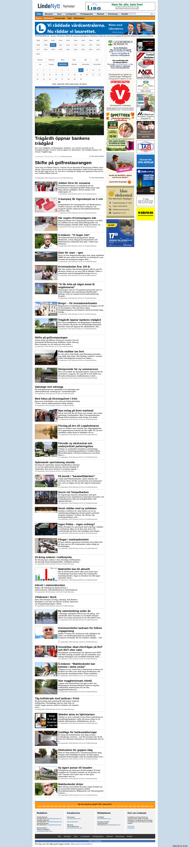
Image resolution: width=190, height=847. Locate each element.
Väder (69, 18)
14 (50, 75)
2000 (45, 40)
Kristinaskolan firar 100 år (74, 266)
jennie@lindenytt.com (53, 825)
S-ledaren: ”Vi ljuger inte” (74, 235)
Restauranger (60, 18)
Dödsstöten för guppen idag (75, 750)
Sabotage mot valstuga (49, 386)
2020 (60, 49)
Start (39, 14)
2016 (98, 45)
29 (75, 79)
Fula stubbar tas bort (71, 351)
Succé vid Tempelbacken (73, 492)
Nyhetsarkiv (48, 18)
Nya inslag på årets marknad (75, 410)
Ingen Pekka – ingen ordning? (76, 524)
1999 (38, 40)
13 (44, 75)
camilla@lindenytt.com (54, 821)
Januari (40, 60)
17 (68, 75)
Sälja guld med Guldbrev (82, 844)
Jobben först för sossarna (74, 183)
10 (93, 70)
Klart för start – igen (70, 252)
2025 (98, 49)
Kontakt (125, 14)
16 (62, 75)
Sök (151, 14)
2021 (68, 49)
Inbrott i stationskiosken (50, 585)
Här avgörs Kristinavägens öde (77, 218)
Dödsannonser (79, 18)
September (63, 64)
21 (93, 75)
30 (81, 79)
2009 (45, 45)
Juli (40, 64)
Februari (51, 60)
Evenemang (112, 14)
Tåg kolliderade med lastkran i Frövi (57, 698)
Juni (96, 60)
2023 (83, 49)
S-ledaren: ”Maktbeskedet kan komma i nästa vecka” (76, 665)
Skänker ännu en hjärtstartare (76, 714)
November (85, 64)
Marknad (100, 14)
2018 (45, 49)
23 (37, 79)
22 (99, 75)
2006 (90, 40)
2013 (75, 45)
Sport (59, 14)
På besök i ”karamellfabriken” (76, 476)
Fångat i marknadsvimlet (73, 539)
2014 (83, 45)
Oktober (74, 64)
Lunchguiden (71, 14)
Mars (62, 60)
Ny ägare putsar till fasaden (75, 767)
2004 (75, 40)
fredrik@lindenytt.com (54, 818)
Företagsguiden (86, 14)
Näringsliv (49, 14)
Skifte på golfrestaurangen (63, 162)
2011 (60, 45)
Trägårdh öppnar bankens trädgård (62, 141)
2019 (53, 49)
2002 (60, 40)
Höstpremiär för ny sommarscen (78, 369)
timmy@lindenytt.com (44, 831)
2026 (38, 54)
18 (75, 75)
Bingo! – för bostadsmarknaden (77, 303)
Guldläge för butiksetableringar (77, 732)
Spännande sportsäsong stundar (55, 462)
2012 (68, 45)
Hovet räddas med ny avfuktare (77, 508)
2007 (98, 40)
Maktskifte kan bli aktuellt (74, 569)
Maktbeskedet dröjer (70, 784)
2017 (38, 49)
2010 (53, 45)
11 (99, 70)
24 (44, 79)
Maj (85, 60)
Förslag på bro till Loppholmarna (78, 425)
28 (68, 79)
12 (37, 75)
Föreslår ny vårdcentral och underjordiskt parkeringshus (75, 445)
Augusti (51, 64)
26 (56, 79)
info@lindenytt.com (74, 818)
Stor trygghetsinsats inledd (75, 680)
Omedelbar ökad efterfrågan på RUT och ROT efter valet (80, 648)
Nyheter (39, 18)
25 (50, 79)
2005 (83, 40)
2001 (53, 40)
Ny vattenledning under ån (74, 611)
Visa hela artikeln (97, 156)
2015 (90, 45)
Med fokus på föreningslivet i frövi (56, 398)
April (74, 60)
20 (87, 75)
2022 (75, 49)
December (97, 64)
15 (56, 75)
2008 (38, 45)
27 (62, 79)
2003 (68, 40)
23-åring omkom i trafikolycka (53, 557)
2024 (90, 49)
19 (81, 75)
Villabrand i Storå (45, 597)
